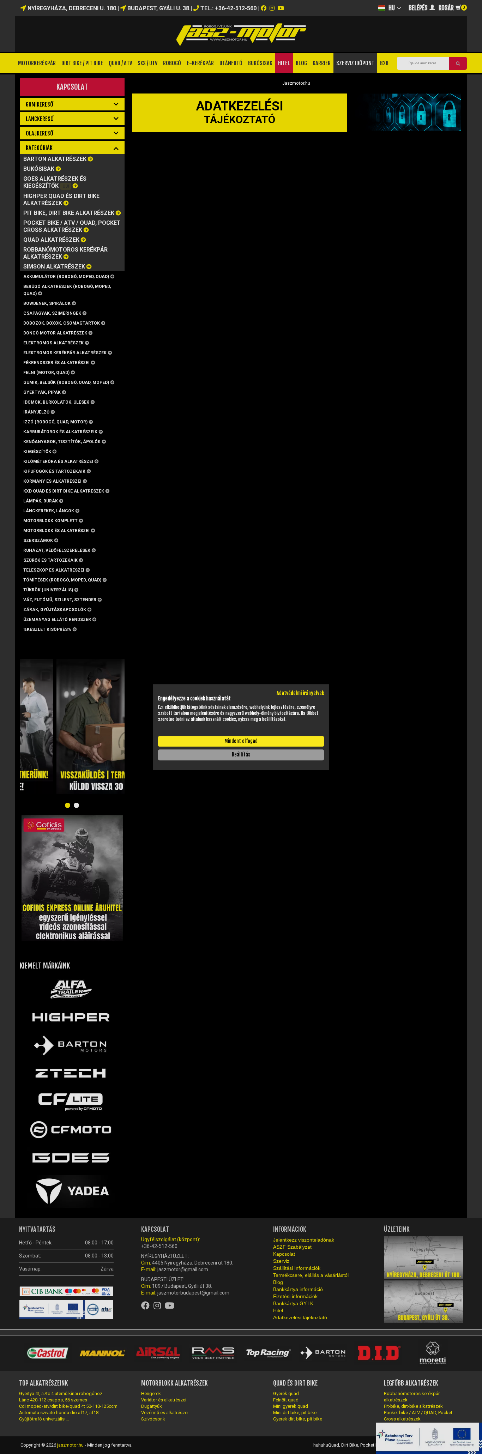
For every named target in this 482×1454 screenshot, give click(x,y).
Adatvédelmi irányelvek (300, 693)
